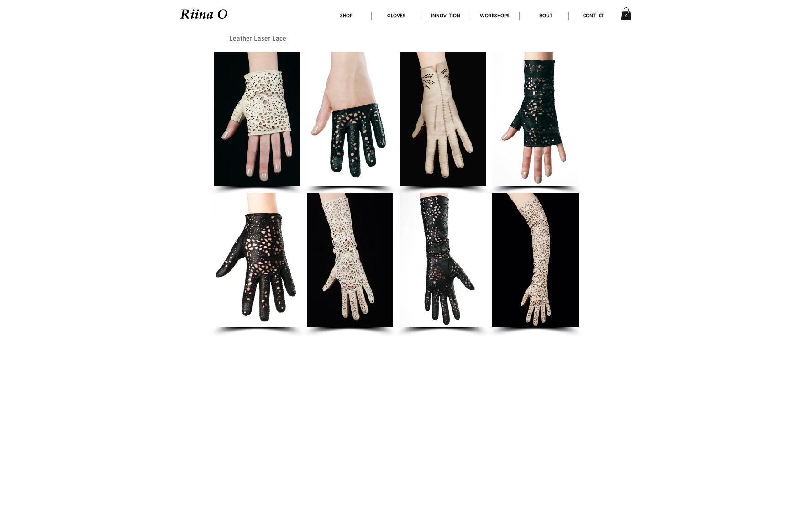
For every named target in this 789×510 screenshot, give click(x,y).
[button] (626, 13)
